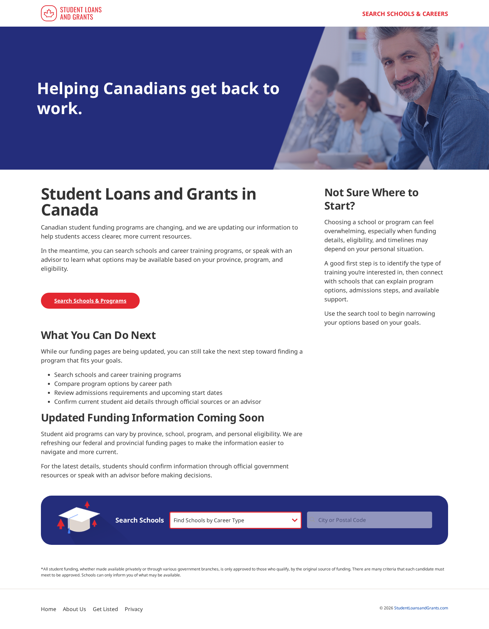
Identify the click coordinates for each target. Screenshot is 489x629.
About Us (74, 609)
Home (48, 609)
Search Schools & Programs (90, 300)
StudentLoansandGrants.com (421, 608)
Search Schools (139, 520)
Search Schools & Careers (405, 14)
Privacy (134, 609)
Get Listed (105, 609)
